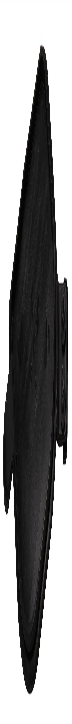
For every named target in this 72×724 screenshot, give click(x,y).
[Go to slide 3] (4, 169)
